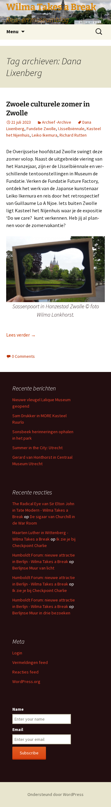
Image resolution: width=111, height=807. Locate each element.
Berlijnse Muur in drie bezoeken (41, 613)
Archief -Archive (56, 122)
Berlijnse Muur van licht (33, 568)
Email (17, 729)
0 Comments (23, 356)
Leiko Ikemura (44, 135)
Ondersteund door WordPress (55, 794)
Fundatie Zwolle (41, 128)
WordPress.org (26, 681)
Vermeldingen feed (30, 662)
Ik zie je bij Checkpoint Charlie (39, 590)
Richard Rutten (73, 135)
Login (17, 653)
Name (18, 709)
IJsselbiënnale (71, 128)
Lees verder (21, 335)
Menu (12, 31)
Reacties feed (25, 672)
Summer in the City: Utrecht (37, 447)
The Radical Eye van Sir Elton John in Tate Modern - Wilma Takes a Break (43, 510)
